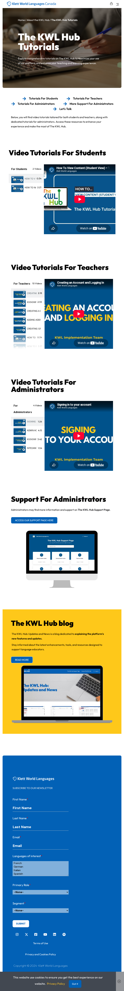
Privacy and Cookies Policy (40, 954)
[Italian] (40, 870)
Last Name (20, 818)
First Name (20, 799)
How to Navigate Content (30, 187)
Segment (19, 903)
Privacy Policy (56, 984)
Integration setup (32, 448)
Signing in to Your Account (32, 421)
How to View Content (30, 179)
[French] (40, 863)
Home (21, 20)
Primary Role (22, 885)
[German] (40, 867)
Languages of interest (27, 856)
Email (17, 837)
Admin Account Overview (32, 430)
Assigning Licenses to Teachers (31, 439)
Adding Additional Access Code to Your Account (34, 320)
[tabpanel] (79, 199)
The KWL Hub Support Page (94, 509)
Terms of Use (40, 943)
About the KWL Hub (38, 20)
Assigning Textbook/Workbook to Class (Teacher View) (31, 302)
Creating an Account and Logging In (32, 293)
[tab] (26, 178)
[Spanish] (40, 874)
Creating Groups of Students (34, 329)
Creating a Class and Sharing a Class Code (34, 311)
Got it (75, 983)
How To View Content (31, 337)
